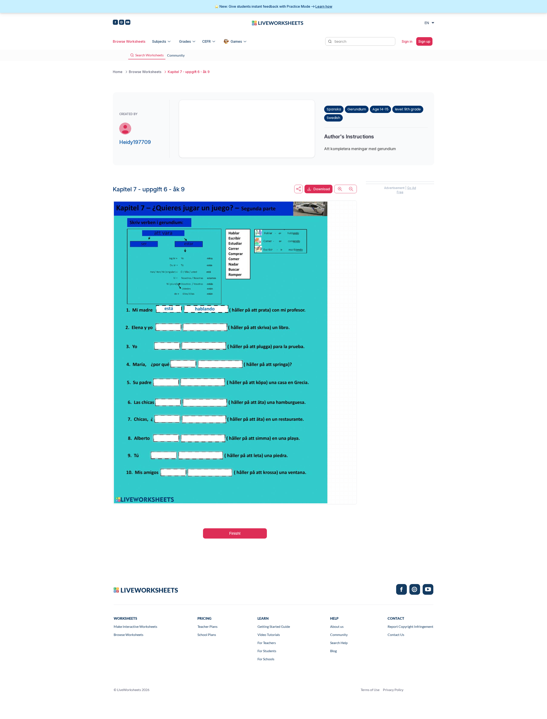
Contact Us (396, 635)
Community (339, 635)
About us (337, 626)
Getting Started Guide (273, 626)
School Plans (206, 635)
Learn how (323, 6)
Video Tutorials (268, 635)
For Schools (265, 659)
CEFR (206, 41)
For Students (266, 651)
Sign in (407, 41)
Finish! (235, 533)
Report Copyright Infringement (410, 626)
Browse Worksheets (129, 41)
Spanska (334, 109)
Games (236, 41)
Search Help (339, 643)
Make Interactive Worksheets (135, 626)
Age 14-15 (380, 109)
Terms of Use (370, 690)
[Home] (277, 23)
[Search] (330, 41)
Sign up (424, 41)
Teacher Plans (207, 626)
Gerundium (356, 109)
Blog (333, 651)
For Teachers (266, 643)
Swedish (333, 117)
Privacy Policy (393, 690)
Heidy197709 (135, 142)
